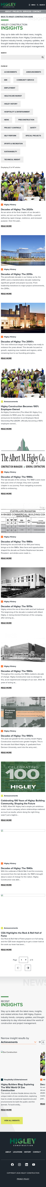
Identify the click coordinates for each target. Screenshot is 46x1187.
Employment (9, 88)
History (27, 1152)
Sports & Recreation (13, 143)
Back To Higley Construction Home (17, 16)
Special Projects (33, 135)
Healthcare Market (13, 96)
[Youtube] (33, 1165)
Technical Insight (12, 159)
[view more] (40, 1042)
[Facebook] (12, 1165)
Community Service (25, 80)
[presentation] (8, 5)
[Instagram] (19, 1165)
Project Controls (12, 127)
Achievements (10, 72)
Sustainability (10, 151)
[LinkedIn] (26, 1165)
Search (3, 53)
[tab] (32, 5)
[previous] (43, 1042)
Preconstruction (26, 120)
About (8, 1152)
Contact (37, 1152)
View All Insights (11, 1120)
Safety (33, 127)
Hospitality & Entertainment (17, 112)
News (6, 120)
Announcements (33, 72)
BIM (5, 80)
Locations (17, 1152)
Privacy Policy (23, 1179)
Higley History (10, 104)
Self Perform (10, 135)
